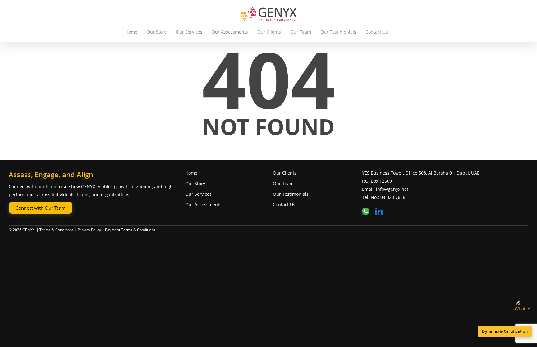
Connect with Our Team (41, 208)
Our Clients (269, 32)
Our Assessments (230, 32)
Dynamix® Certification (505, 331)
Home (131, 32)
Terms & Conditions (56, 229)
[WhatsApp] (523, 308)
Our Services (189, 32)
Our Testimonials (338, 32)
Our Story (157, 32)
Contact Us (376, 32)
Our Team (300, 32)
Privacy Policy (89, 229)
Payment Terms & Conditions (130, 229)
